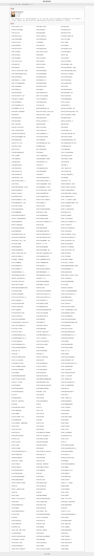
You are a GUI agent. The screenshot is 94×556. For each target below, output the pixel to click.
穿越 (19, 4)
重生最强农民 (25, 4)
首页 (16, 4)
